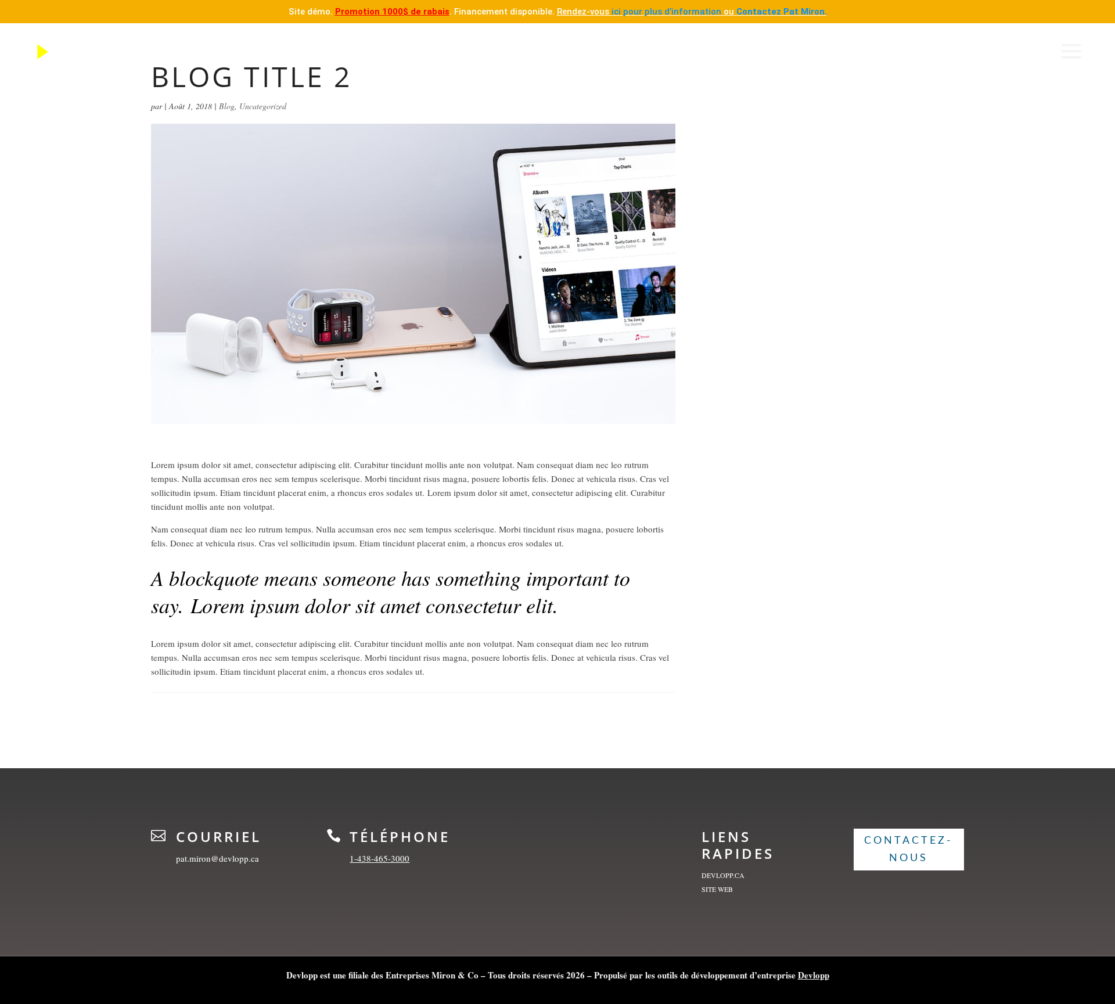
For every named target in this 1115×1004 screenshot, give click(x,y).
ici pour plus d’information (668, 11)
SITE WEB (717, 889)
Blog (227, 105)
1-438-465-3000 (379, 858)
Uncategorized (262, 105)
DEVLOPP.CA (723, 875)
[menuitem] (49, 52)
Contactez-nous (908, 850)
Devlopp (813, 975)
